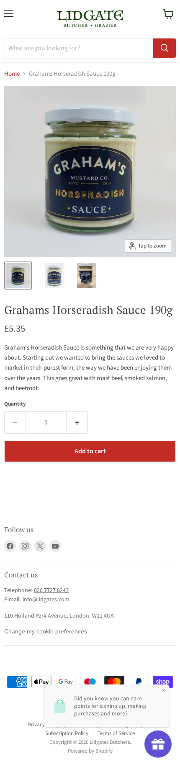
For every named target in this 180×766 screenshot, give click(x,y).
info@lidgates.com (46, 599)
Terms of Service (116, 733)
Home (12, 73)
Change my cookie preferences (45, 631)
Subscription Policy (66, 733)
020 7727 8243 (51, 590)
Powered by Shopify (90, 751)
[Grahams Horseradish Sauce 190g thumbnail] (18, 275)
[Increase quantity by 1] (77, 422)
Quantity (15, 404)
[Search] (164, 48)
